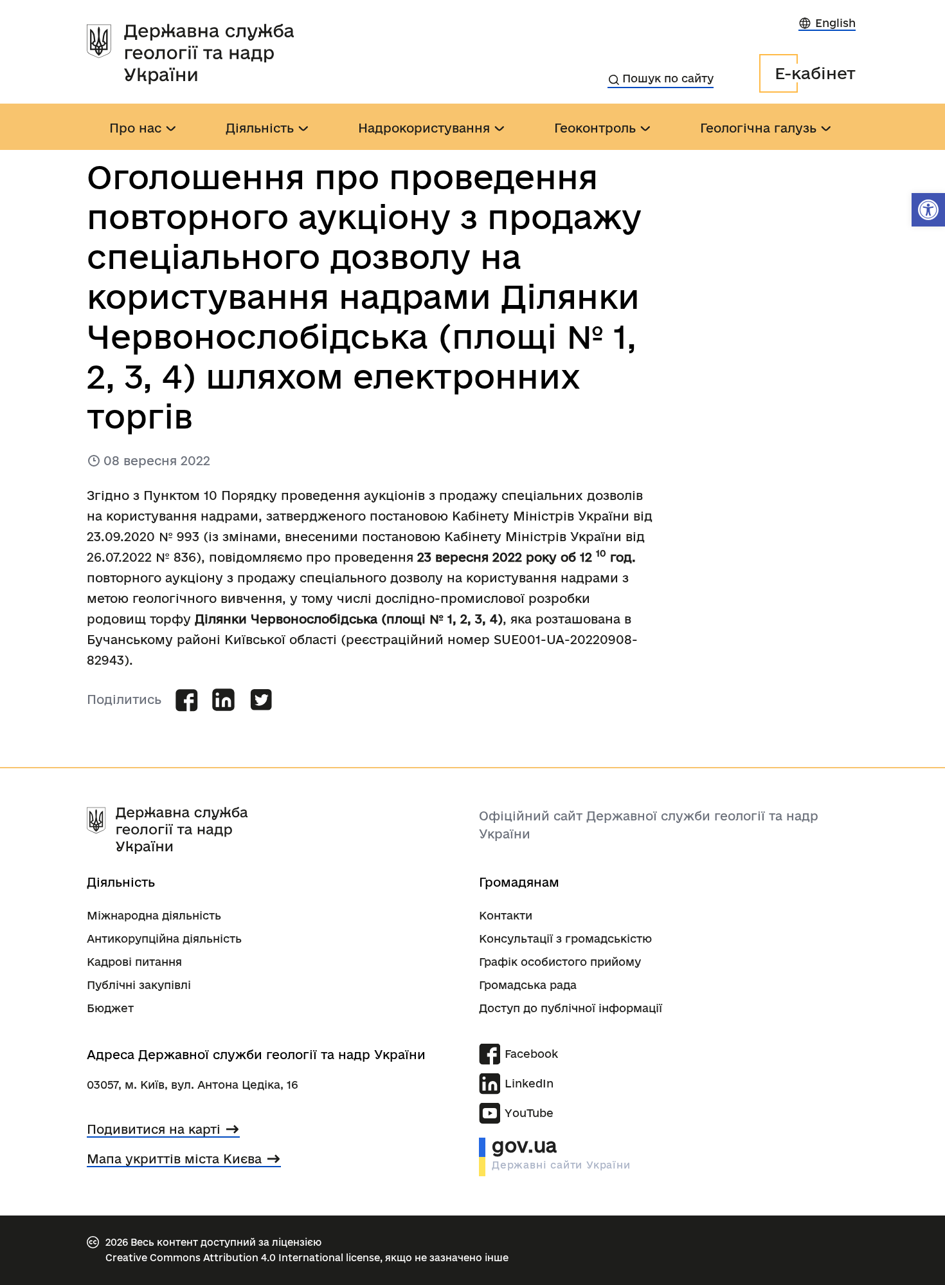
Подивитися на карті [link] (154, 1129)
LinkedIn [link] (529, 1083)
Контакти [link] (505, 915)
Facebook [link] (531, 1054)
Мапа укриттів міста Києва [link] (174, 1159)
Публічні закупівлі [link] (139, 985)
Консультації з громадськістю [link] (565, 938)
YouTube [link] (529, 1113)
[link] (928, 209)
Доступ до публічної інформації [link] (570, 1008)
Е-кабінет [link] (815, 73)
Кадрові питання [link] (134, 962)
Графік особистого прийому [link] (560, 962)
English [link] (835, 23)
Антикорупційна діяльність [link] (164, 938)
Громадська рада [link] (528, 985)
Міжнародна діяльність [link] (154, 915)
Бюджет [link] (110, 1008)
